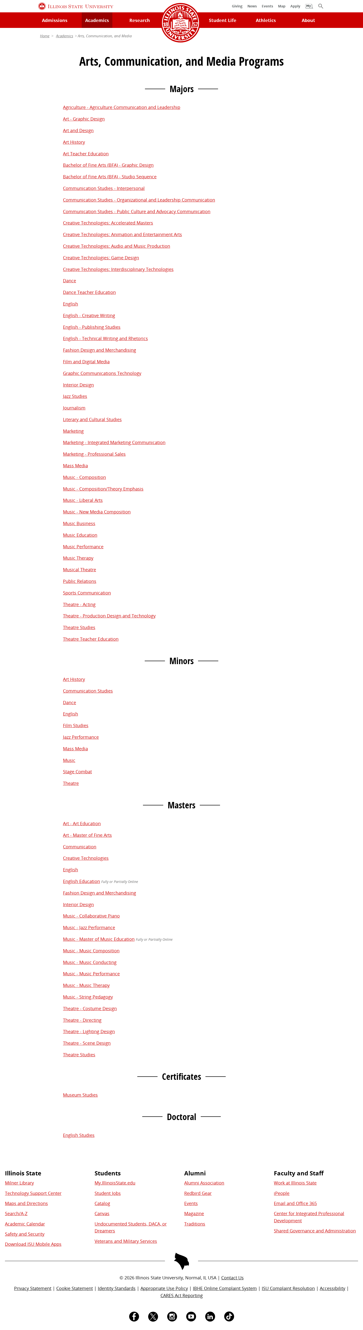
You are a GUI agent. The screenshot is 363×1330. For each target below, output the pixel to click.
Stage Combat (77, 772)
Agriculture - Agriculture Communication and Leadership (121, 107)
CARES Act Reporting (182, 1295)
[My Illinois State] (309, 8)
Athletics (266, 20)
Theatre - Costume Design (90, 1008)
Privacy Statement (32, 1288)
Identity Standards (117, 1288)
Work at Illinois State (295, 1183)
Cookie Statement (74, 1288)
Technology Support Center (33, 1193)
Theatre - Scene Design (87, 1043)
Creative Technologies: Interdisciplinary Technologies (118, 269)
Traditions (194, 1224)
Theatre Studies (79, 627)
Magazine (194, 1213)
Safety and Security (24, 1234)
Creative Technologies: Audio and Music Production (116, 246)
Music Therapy (78, 558)
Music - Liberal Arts (83, 500)
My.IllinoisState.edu (115, 1183)
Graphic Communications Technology (102, 373)
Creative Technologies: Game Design (101, 258)
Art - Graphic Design (84, 119)
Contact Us (232, 1278)
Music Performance (83, 547)
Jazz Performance (81, 737)
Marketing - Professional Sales (94, 454)
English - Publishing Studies (92, 327)
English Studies (79, 1135)
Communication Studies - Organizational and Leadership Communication (139, 200)
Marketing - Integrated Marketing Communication (114, 442)
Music (69, 760)
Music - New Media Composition (97, 512)
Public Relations (79, 581)
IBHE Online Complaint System (225, 1288)
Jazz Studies (75, 396)
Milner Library (19, 1183)
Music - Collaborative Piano (91, 916)
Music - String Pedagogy (88, 997)
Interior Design (78, 385)
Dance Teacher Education (89, 292)
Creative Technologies (86, 858)
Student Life (222, 20)
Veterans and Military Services (126, 1241)
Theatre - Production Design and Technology (109, 616)
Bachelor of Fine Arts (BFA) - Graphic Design (108, 165)
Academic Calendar (25, 1224)
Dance (69, 281)
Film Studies (75, 725)
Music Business (79, 523)
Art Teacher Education (86, 154)
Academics (97, 20)
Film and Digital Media (86, 362)
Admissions (54, 20)
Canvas (102, 1213)
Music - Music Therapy (86, 985)
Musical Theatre (79, 570)
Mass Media (75, 466)
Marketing (73, 431)
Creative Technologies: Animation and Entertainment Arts (122, 234)
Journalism (74, 408)
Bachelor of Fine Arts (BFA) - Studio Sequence (110, 177)
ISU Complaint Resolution (288, 1288)
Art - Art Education (82, 823)
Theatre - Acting (79, 604)
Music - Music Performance (91, 974)
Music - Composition (84, 477)
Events (191, 1203)
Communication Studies (88, 691)
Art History (74, 142)
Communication (79, 847)
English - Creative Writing (89, 315)
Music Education (80, 535)
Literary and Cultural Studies (92, 419)
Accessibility (332, 1288)
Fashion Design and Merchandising (99, 350)
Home (44, 35)
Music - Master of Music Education (99, 939)
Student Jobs (108, 1193)
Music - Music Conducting (90, 962)
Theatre (71, 783)
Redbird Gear (198, 1193)
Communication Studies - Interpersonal (104, 188)
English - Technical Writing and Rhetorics (105, 338)
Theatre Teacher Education (91, 639)
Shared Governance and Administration (315, 1231)
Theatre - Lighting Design (89, 1031)
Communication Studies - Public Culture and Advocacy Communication (136, 211)
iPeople (281, 1193)
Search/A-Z (16, 1213)
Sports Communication (87, 593)
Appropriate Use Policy (164, 1288)
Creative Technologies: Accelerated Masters (108, 223)
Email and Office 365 (295, 1203)
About (308, 20)
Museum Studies (80, 1095)
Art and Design (78, 130)
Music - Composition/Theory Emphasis (103, 489)
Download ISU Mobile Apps (33, 1244)
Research (139, 20)
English (70, 304)
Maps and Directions (26, 1203)
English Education (81, 881)
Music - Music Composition (91, 951)
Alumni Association (204, 1183)
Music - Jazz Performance (89, 927)
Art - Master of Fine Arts (87, 835)
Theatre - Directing (82, 1020)
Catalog (102, 1203)
